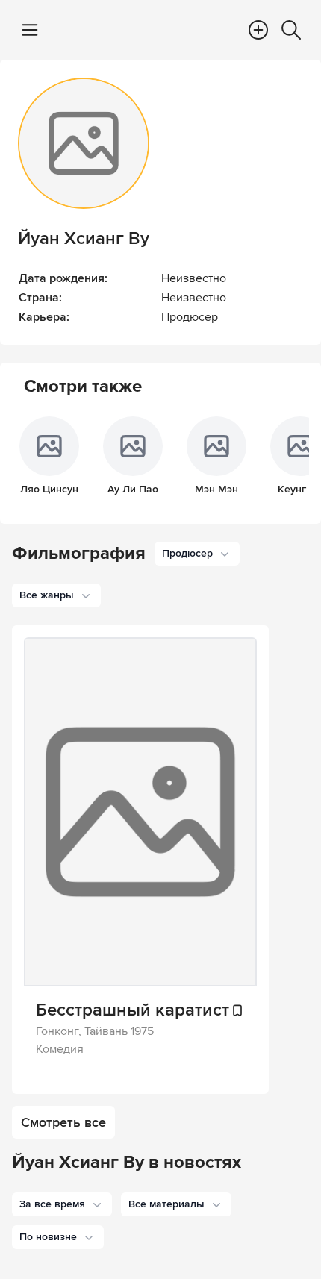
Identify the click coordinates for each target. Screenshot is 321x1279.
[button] (62, 1204)
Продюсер (189, 317)
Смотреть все (63, 1122)
